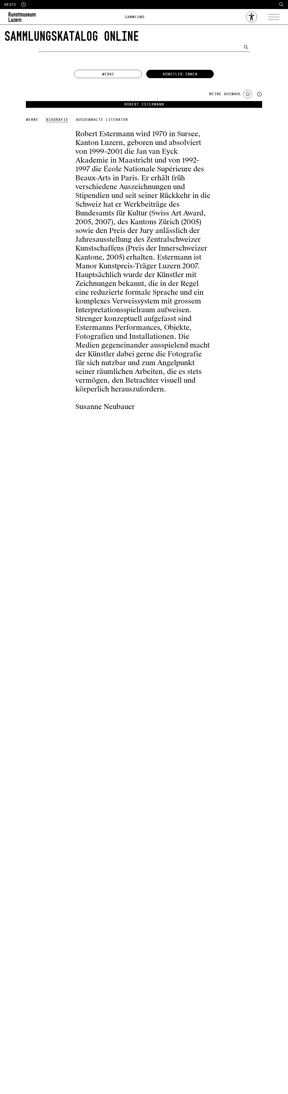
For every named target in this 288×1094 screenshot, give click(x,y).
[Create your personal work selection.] (259, 94)
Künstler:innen (180, 74)
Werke (108, 74)
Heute (10, 4)
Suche (281, 4)
